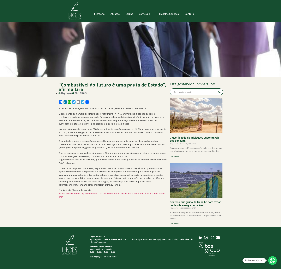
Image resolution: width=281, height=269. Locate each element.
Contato (189, 14)
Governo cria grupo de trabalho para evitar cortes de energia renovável (195, 204)
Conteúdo (144, 14)
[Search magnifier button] (219, 92)
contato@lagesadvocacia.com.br (103, 257)
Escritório (99, 14)
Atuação (115, 14)
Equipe (129, 14)
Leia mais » (174, 156)
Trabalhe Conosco (169, 14)
